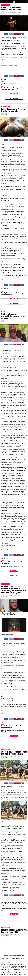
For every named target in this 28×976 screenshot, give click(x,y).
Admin (7, 13)
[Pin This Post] (16, 34)
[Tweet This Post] (11, 34)
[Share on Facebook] (6, 34)
